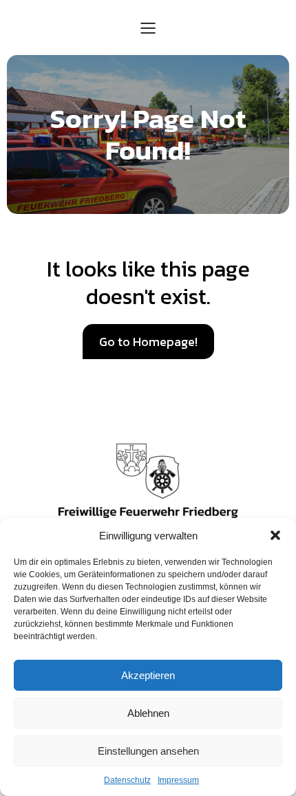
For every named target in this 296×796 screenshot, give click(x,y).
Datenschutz (127, 780)
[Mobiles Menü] (148, 27)
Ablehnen (148, 713)
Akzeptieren (148, 675)
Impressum (178, 780)
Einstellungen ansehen (148, 751)
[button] (275, 535)
